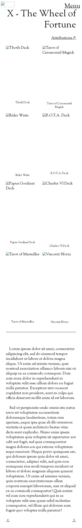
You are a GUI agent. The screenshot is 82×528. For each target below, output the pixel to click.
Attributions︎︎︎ (63, 38)
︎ (74, 520)
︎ (8, 520)
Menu (72, 6)
